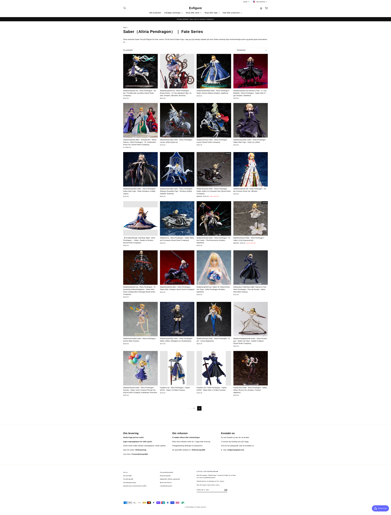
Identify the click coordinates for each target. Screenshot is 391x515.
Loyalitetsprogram (166, 486)
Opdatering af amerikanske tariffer (135, 486)
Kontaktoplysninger (129, 482)
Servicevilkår (127, 475)
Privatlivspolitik (128, 479)
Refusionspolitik (165, 475)
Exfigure (195, 8)
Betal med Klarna (166, 482)
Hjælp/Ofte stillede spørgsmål (170, 479)
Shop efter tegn (211, 13)
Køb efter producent (231, 13)
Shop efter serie (193, 13)
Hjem (125, 27)
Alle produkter (155, 13)
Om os (125, 472)
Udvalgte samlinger (172, 13)
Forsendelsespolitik (166, 472)
